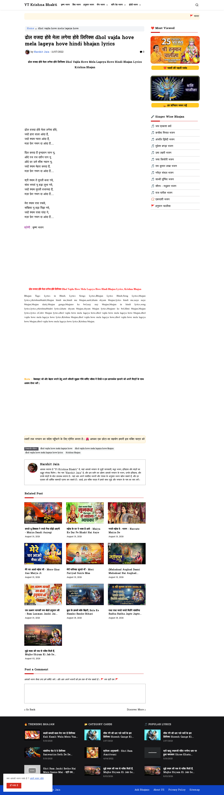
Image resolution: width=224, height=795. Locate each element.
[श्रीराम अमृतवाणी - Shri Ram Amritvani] (92, 752)
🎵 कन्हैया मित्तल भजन (163, 133)
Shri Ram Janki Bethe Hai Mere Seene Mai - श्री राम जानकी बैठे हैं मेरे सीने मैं (59, 770)
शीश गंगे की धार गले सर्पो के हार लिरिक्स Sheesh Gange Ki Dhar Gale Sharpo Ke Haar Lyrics (119, 735)
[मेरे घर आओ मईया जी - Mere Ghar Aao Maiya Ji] (43, 553)
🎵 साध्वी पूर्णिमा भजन (162, 180)
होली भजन (133, 5)
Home (30, 29)
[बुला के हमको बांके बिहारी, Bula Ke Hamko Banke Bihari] (85, 594)
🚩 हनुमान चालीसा (161, 206)
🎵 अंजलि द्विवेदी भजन (162, 140)
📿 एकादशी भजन (160, 200)
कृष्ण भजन (65, 5)
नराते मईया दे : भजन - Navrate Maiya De (124, 530)
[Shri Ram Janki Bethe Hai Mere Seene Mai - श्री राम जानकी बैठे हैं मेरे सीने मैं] (32, 770)
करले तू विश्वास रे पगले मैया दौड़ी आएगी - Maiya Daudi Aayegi (42, 530)
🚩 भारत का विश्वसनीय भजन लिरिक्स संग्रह (180, 16)
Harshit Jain (50, 464)
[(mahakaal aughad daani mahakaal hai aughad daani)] (127, 553)
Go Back (30, 710)
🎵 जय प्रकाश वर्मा (161, 126)
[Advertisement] (85, 100)
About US (158, 790)
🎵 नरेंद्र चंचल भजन (162, 173)
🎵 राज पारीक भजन (161, 193)
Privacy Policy (176, 790)
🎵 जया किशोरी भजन (162, 160)
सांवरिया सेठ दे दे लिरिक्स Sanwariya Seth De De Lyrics (56, 753)
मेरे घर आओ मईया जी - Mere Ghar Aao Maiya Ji (42, 571)
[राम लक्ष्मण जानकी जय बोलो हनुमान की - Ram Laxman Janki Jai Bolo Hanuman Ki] (43, 594)
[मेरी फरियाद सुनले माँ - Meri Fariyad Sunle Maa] (85, 553)
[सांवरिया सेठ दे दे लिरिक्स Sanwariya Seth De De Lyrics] (32, 752)
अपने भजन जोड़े (37, 778)
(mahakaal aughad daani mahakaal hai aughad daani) (124, 571)
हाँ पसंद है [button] (14, 785)
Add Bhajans (142, 790)
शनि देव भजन (117, 5)
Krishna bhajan (73, 452)
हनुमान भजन (88, 5)
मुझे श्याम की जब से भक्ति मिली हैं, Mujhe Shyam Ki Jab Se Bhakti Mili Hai (40, 653)
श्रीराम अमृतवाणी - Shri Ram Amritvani (117, 752)
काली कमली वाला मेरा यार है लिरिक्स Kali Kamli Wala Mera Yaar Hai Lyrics (60, 735)
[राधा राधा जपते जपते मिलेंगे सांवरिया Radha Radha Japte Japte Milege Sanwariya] (127, 594)
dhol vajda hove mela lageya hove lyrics (44, 452)
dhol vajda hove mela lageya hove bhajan (94, 448)
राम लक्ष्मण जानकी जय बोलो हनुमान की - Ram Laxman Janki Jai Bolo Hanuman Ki (42, 612)
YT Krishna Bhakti (40, 5)
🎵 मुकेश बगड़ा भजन (162, 146)
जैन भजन (101, 5)
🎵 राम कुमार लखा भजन (164, 166)
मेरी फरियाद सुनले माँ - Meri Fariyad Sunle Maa (80, 571)
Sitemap (195, 790)
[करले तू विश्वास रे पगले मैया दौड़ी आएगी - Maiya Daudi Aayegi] (43, 513)
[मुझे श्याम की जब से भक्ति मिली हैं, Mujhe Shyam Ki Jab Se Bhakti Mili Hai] (43, 635)
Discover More (135, 710)
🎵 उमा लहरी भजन (161, 153)
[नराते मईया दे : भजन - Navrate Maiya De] (127, 513)
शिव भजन (76, 5)
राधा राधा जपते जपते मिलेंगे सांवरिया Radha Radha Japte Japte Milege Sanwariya (124, 612)
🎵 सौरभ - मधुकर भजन (163, 186)
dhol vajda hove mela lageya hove (58, 29)
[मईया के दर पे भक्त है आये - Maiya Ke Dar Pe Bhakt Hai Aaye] (85, 513)
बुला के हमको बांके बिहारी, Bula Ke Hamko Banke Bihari (83, 612)
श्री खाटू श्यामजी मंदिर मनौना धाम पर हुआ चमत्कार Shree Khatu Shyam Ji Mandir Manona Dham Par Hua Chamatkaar (180, 753)
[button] (197, 5)
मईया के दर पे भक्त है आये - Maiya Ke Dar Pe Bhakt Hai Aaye (83, 530)
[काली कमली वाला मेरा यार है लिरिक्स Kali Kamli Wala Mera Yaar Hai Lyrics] (32, 735)
